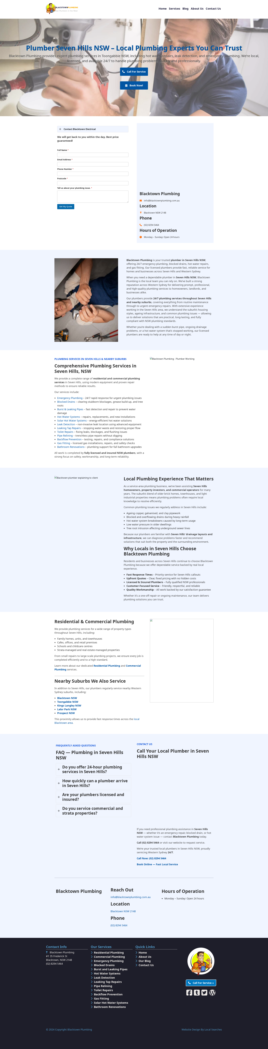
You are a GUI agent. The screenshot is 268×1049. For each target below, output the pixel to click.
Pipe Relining (65, 435)
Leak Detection (66, 424)
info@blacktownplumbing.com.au (131, 897)
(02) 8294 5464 (119, 925)
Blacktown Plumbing (79, 1029)
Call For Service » (203, 983)
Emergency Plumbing (69, 398)
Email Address (65, 159)
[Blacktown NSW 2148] (153, 212)
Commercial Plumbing (109, 957)
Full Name (63, 150)
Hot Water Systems (68, 416)
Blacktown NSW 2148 (123, 911)
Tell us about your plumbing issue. (74, 188)
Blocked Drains (66, 401)
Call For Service (136, 71)
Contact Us (213, 8)
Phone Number (65, 169)
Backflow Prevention (69, 439)
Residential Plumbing (107, 665)
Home (163, 8)
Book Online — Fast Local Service (157, 864)
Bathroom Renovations (71, 447)
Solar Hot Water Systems (72, 420)
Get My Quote (65, 206)
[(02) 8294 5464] (149, 225)
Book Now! (136, 85)
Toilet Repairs (65, 431)
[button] (92, 129)
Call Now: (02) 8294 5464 (151, 858)
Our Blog (145, 961)
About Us (197, 8)
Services (174, 8)
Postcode (62, 178)
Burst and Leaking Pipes (110, 969)
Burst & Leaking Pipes (70, 409)
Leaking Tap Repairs (69, 428)
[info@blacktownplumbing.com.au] (160, 200)
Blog (185, 8)
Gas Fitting (63, 443)
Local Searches (213, 1029)
